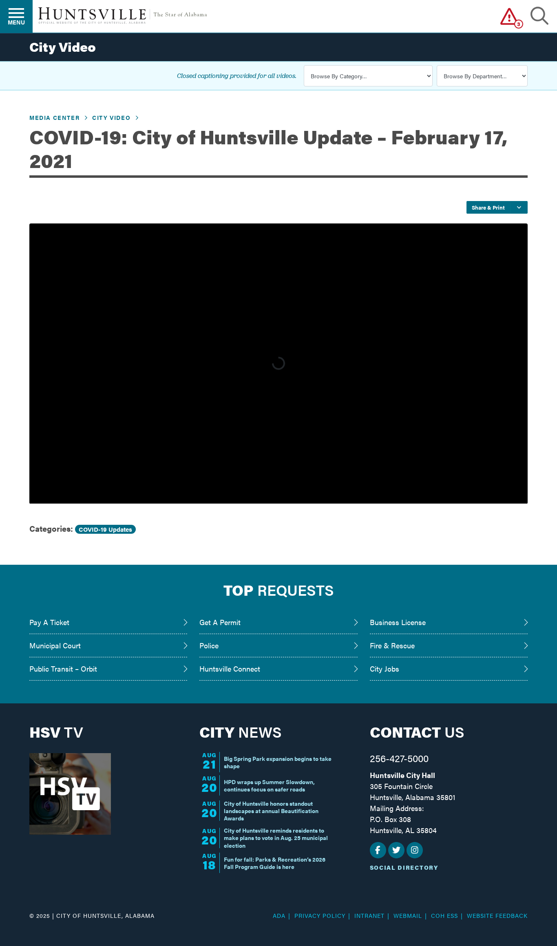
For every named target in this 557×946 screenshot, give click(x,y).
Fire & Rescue (392, 645)
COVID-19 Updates (105, 529)
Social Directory (404, 867)
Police (209, 645)
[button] (509, 16)
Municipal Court (55, 645)
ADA (279, 915)
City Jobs (384, 668)
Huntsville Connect (229, 668)
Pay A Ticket (49, 622)
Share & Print (488, 207)
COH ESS (444, 915)
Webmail (407, 915)
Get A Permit (220, 622)
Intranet (369, 915)
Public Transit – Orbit (63, 668)
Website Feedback (497, 915)
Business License (398, 622)
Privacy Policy (319, 915)
